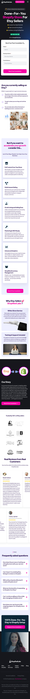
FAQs (22, 665)
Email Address (7, 60)
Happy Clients (17, 666)
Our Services (10, 666)
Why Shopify (4, 666)
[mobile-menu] (27, 2)
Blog (27, 665)
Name (5, 46)
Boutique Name (7, 53)
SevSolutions (18, 678)
